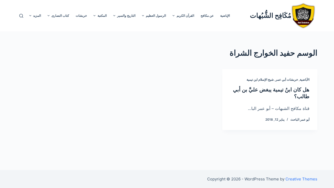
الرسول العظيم (156, 15)
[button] (173, 15)
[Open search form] (21, 16)
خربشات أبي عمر (287, 79)
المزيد (37, 15)
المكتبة (102, 15)
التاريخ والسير (126, 15)
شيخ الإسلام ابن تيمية (260, 79)
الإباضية (225, 15)
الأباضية (304, 79)
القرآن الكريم (185, 15)
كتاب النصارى (60, 15)
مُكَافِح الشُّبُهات (270, 15)
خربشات (81, 15)
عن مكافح (207, 15)
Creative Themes (301, 179)
